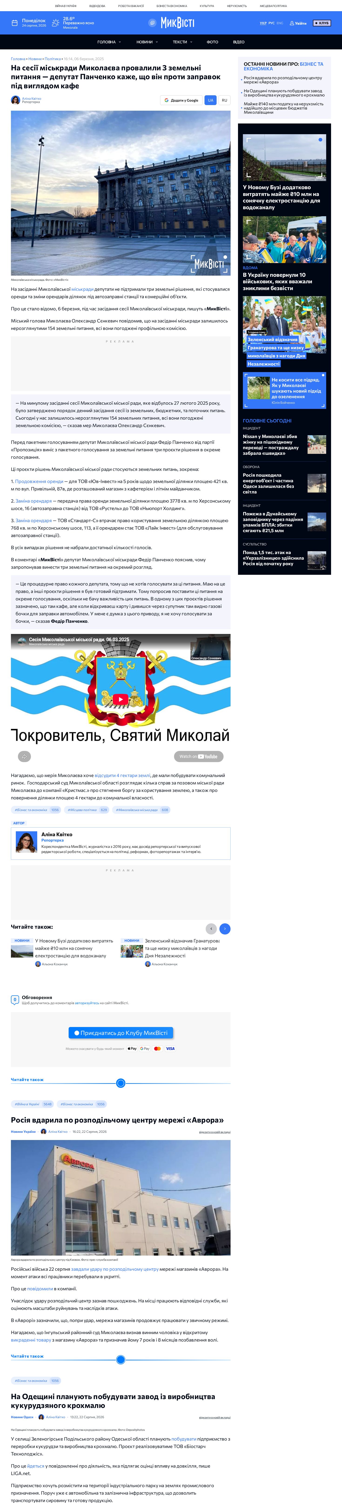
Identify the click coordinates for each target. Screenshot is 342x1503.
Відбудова (97, 5)
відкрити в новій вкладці (215, 1131)
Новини (35, 58)
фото (212, 42)
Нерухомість (237, 5)
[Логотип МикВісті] (177, 23)
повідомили (40, 1288)
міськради (82, 289)
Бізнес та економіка (172, 5)
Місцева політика (273, 5)
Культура (207, 5)
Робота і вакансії (131, 5)
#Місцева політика (82, 810)
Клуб (324, 23)
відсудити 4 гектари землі (122, 775)
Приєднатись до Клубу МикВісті (124, 1032)
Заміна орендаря (34, 500)
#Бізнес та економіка (31, 810)
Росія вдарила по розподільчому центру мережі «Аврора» (283, 79)
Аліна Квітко (31, 98)
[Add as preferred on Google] (152, 23)
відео (239, 42)
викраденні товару (31, 1339)
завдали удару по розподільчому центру (115, 1269)
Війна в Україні (65, 5)
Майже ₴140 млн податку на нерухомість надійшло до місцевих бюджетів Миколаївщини (283, 108)
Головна (18, 58)
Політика (53, 58)
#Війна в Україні (27, 1104)
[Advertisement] (121, 368)
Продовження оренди (39, 481)
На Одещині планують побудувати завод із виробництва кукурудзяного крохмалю (284, 92)
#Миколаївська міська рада (136, 810)
